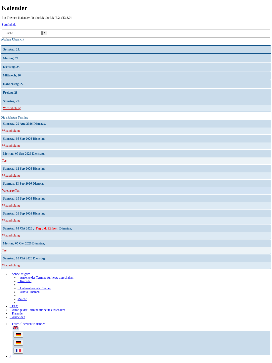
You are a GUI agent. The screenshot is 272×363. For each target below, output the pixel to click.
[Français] (18, 351)
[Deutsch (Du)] (18, 335)
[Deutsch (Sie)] (18, 343)
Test (4, 160)
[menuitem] (45, 277)
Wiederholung (12, 108)
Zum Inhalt (9, 24)
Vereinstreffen (11, 190)
